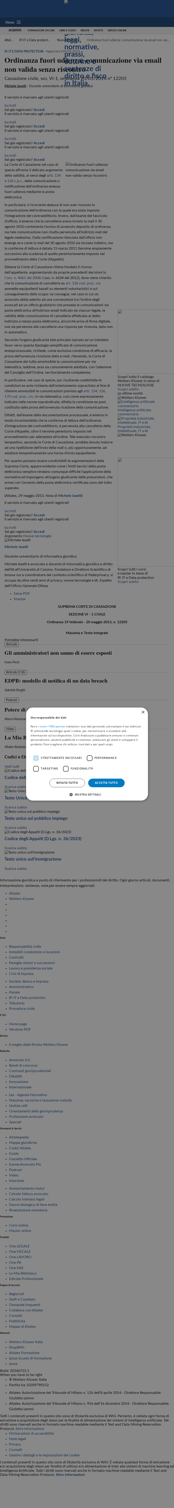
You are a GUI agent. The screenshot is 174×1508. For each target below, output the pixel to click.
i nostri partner (51, 726)
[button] (87, 794)
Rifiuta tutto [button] (67, 783)
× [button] (143, 712)
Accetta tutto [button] (106, 783)
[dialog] (87, 754)
